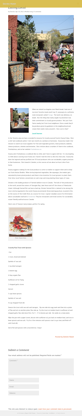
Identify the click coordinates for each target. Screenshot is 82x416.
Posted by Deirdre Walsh (64, 337)
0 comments (37, 11)
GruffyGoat (52, 413)
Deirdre (12, 11)
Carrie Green (45, 413)
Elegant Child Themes (30, 413)
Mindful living (29, 11)
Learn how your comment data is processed (54, 409)
